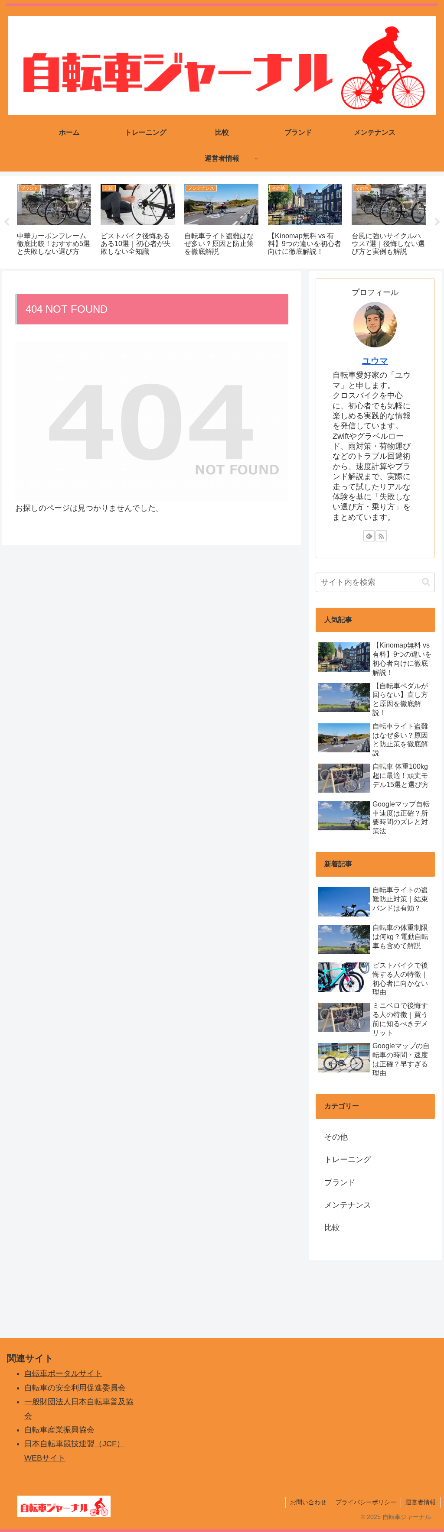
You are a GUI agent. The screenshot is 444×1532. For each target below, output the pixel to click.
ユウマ (375, 361)
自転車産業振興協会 (59, 1429)
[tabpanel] (54, 220)
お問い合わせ (308, 1502)
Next (437, 222)
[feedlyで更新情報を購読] (369, 535)
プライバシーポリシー (366, 1502)
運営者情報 (420, 1502)
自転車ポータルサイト (63, 1373)
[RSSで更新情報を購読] (381, 535)
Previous (6, 222)
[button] (426, 582)
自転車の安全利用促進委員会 (75, 1387)
